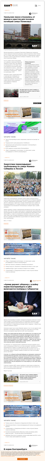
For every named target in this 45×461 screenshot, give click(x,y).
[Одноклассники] (35, 103)
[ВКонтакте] (34, 103)
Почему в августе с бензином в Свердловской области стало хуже (22, 266)
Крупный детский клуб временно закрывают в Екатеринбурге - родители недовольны (21, 146)
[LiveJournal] (40, 103)
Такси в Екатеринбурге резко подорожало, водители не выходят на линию (22, 140)
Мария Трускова (37, 280)
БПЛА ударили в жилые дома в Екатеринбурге (17, 148)
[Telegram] (37, 103)
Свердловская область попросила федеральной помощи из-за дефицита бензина (23, 426)
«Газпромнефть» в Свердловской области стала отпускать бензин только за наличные (22, 271)
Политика (6, 385)
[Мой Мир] (39, 103)
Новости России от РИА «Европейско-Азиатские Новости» (8, 5)
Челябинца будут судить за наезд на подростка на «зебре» (20, 268)
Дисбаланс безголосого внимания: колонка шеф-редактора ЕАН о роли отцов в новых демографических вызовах (23, 436)
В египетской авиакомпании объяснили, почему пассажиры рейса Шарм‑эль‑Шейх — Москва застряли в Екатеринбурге (22, 433)
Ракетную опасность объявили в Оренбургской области (19, 264)
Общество (6, 100)
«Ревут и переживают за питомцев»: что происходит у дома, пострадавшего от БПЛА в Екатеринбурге (20, 151)
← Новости (6, 10)
